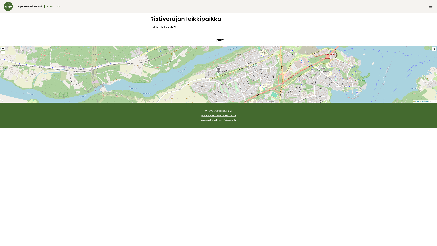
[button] (218, 70)
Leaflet (417, 101)
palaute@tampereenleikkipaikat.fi (218, 115)
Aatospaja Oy (230, 120)
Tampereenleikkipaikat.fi (28, 6)
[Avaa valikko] (430, 6)
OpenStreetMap (425, 101)
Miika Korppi (217, 120)
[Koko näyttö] (434, 49)
